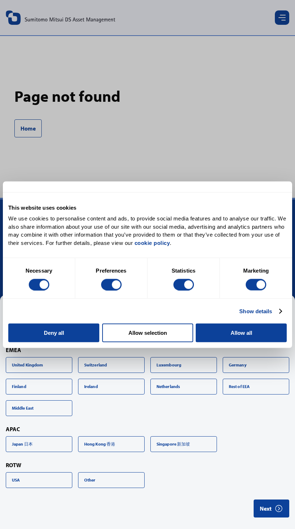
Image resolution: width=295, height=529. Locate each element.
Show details (255, 311)
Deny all (54, 333)
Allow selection (147, 333)
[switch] (111, 284)
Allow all (241, 333)
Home (28, 128)
